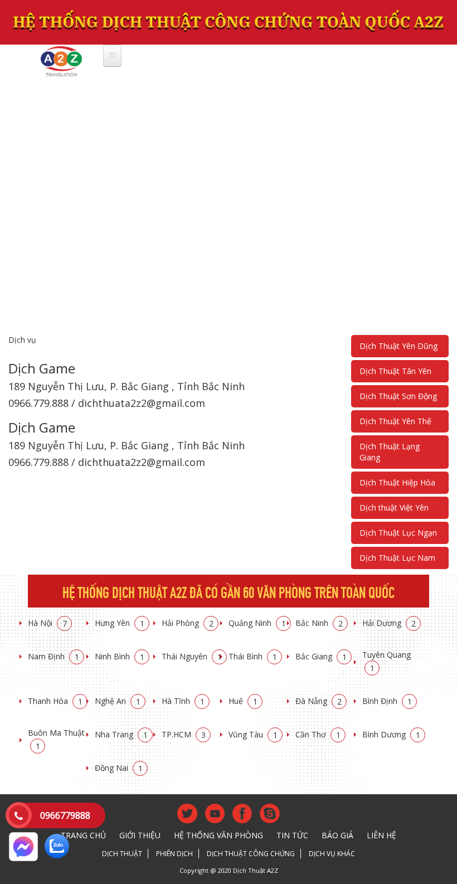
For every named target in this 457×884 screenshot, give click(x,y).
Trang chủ (83, 835)
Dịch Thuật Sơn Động (398, 396)
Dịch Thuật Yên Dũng (398, 346)
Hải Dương (389, 623)
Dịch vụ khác (332, 853)
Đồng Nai (119, 767)
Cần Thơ (318, 734)
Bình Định (387, 701)
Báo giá (337, 835)
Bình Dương (391, 734)
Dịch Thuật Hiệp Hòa (397, 482)
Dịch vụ (22, 339)
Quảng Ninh (257, 623)
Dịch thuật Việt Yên (394, 507)
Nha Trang (121, 734)
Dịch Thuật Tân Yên (395, 371)
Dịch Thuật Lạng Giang (389, 452)
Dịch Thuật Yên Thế (395, 421)
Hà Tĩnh (183, 701)
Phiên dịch (174, 853)
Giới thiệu (140, 835)
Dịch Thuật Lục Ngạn (398, 532)
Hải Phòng (187, 623)
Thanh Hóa (55, 701)
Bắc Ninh (319, 623)
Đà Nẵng (318, 701)
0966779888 (65, 815)
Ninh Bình (119, 656)
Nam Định (53, 656)
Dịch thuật (122, 853)
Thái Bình (253, 656)
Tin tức (292, 835)
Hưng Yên (119, 623)
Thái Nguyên (192, 656)
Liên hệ (381, 835)
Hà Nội (47, 623)
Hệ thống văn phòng (218, 835)
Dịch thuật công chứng (251, 853)
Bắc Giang (321, 656)
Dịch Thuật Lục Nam (397, 557)
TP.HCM (184, 734)
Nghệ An (117, 701)
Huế (243, 701)
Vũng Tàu (253, 734)
